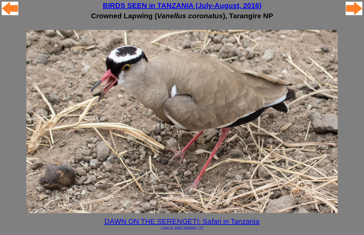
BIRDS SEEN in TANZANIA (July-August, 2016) (182, 5)
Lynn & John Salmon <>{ (182, 228)
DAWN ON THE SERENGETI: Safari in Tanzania (182, 221)
